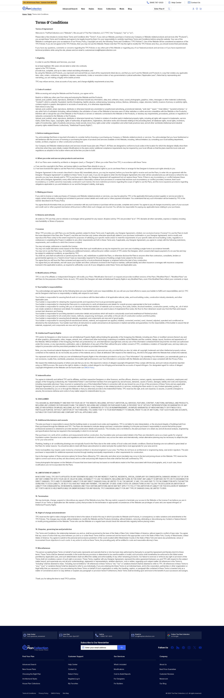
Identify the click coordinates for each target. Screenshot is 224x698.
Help (30, 14)
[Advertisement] (112, 607)
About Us (163, 664)
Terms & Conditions (29, 693)
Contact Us (72, 669)
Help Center (72, 664)
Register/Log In (74, 679)
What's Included (120, 664)
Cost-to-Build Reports (122, 674)
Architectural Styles (29, 679)
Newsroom (164, 679)
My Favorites (73, 684)
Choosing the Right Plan (31, 674)
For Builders (118, 684)
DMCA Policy (89, 367)
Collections (111, 9)
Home (24, 14)
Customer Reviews (167, 674)
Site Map (66, 693)
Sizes (100, 9)
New (83, 9)
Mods (122, 9)
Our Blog (163, 684)
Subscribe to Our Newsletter (95, 642)
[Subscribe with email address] (121, 647)
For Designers (119, 679)
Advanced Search (70, 9)
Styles (91, 9)
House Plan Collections (31, 684)
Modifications (119, 669)
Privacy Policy (43, 693)
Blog (130, 9)
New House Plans (29, 669)
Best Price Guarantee (168, 669)
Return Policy (73, 674)
